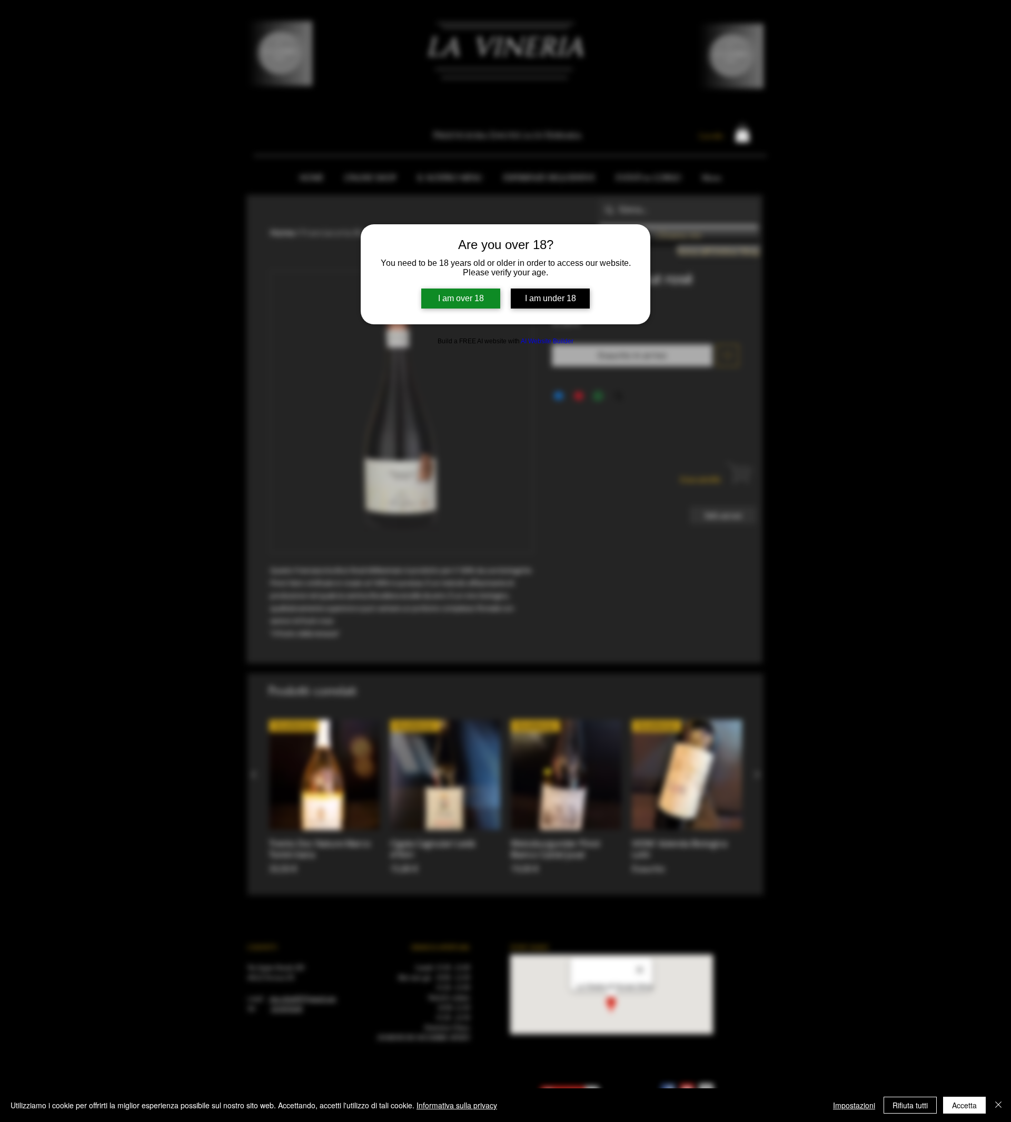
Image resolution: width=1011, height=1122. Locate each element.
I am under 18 (550, 298)
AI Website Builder (547, 341)
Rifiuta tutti (910, 1105)
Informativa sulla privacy (457, 1105)
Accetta (964, 1105)
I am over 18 (461, 298)
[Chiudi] (998, 1105)
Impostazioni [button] (854, 1105)
